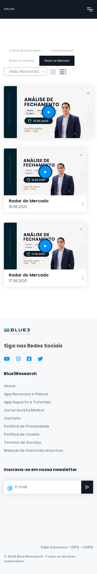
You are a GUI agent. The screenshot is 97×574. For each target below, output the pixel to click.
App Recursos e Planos (26, 394)
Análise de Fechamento (25, 51)
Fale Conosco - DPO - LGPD (67, 547)
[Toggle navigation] (90, 9)
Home (10, 386)
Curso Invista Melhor (24, 410)
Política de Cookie (22, 434)
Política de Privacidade (26, 426)
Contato (12, 418)
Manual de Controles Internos (33, 450)
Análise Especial (62, 51)
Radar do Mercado (56, 61)
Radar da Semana (21, 61)
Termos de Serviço (22, 442)
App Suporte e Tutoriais (27, 402)
